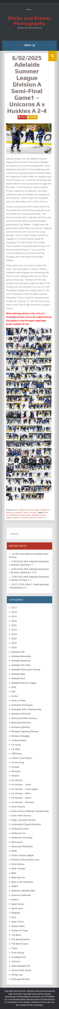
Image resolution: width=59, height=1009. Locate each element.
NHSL (14, 851)
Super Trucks (17, 922)
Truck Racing (17, 953)
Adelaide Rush (18, 678)
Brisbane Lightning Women (24, 731)
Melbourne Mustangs (22, 838)
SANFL (14, 886)
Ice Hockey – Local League (24, 789)
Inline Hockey (18, 807)
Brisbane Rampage (20, 736)
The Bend (16, 935)
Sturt (13, 917)
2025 (16, 510)
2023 (14, 634)
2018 (14, 612)
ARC (13, 692)
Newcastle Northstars (22, 846)
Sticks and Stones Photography (29, 20)
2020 (14, 621)
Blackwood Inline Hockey (24, 718)
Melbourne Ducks (20, 829)
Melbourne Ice (18, 833)
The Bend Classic (19, 944)
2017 (14, 608)
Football (15, 767)
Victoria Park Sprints (21, 970)
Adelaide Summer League (29, 510)
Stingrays (15, 913)
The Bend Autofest (20, 939)
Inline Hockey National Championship (30, 811)
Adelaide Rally (18, 674)
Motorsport (17, 842)
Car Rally (15, 749)
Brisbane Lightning (20, 727)
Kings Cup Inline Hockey (23, 820)
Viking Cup (16, 975)
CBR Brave (16, 754)
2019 (14, 616)
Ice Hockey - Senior (20, 512)
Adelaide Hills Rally (21, 665)
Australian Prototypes (22, 705)
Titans (14, 948)
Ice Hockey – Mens (21, 793)
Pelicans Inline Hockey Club (25, 860)
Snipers (15, 900)
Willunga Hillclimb (20, 979)
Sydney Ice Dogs (19, 930)
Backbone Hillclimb (21, 714)
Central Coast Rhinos (21, 758)
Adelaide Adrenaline (21, 656)
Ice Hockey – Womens (22, 802)
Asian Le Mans (18, 700)
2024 (14, 639)
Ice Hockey (17, 780)
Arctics (14, 696)
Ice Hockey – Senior (21, 798)
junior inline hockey (21, 815)
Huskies (43, 510)
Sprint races (17, 908)
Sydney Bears (18, 926)
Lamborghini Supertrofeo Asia (26, 824)
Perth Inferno (17, 864)
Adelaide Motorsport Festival (25, 670)
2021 (14, 625)
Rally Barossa (18, 877)
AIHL (13, 687)
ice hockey (24, 517)
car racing (16, 745)
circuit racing (17, 762)
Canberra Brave (18, 740)
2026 (14, 647)
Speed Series (17, 904)
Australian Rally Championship (26, 709)
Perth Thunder (18, 869)
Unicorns (33, 512)
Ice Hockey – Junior (21, 785)
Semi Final (33, 517)
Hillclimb (15, 771)
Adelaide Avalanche (20, 661)
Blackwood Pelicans (21, 723)
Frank (33, 117)
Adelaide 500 (18, 652)
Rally (13, 873)
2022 (14, 630)
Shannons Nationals (21, 895)
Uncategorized (18, 957)
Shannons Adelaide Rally (23, 891)
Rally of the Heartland (22, 882)
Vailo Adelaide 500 (20, 966)
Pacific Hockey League (22, 855)
